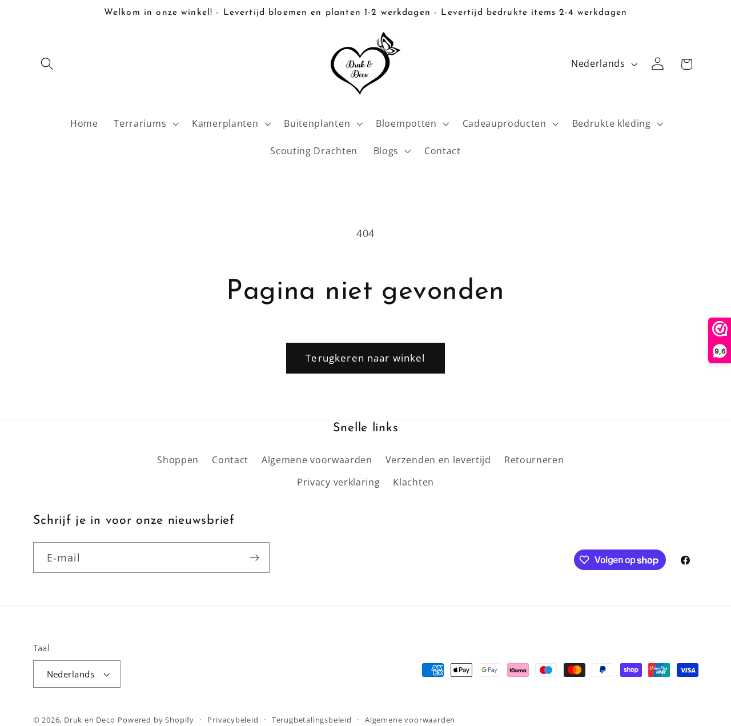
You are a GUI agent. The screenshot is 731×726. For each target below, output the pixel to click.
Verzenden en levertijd (438, 460)
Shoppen (178, 460)
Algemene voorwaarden (317, 460)
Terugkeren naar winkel (365, 357)
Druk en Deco (89, 720)
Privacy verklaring (338, 482)
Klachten (413, 482)
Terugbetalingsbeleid (312, 720)
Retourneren (534, 460)
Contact (230, 460)
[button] (47, 64)
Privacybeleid (232, 720)
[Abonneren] (254, 557)
